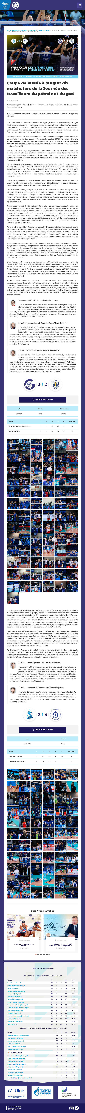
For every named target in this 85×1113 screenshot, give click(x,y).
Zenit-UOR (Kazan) (13, 1043)
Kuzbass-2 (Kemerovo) (15, 1072)
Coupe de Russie (53, 76)
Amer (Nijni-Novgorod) (15, 1010)
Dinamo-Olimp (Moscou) (15, 1041)
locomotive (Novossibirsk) (16, 991)
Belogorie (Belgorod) (14, 994)
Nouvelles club (25, 940)
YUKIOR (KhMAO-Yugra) (15, 1049)
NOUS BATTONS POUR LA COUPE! (24, 945)
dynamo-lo (30, 76)
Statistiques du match (44, 400)
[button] (3, 26)
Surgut (69, 76)
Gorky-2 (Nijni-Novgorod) (15, 1061)
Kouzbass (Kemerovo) (14, 1019)
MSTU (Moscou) (12, 1024)
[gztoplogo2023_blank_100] (14, 5)
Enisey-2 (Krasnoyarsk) (15, 1075)
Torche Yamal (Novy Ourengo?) (17, 1005)
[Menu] (79, 5)
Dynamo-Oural (41, 76)
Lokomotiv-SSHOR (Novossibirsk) (18, 1035)
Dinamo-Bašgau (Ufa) (14, 1069)
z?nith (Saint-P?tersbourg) (16, 985)
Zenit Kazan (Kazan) (14, 983)
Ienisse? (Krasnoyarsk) (15, 999)
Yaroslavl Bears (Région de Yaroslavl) (19, 1078)
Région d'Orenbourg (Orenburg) (18, 1016)
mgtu (62, 76)
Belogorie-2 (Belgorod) (15, 1067)
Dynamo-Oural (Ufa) (14, 1013)
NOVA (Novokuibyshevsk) (15, 1002)
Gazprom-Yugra (19, 76)
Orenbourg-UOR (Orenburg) (16, 1064)
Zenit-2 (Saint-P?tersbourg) (16, 1046)
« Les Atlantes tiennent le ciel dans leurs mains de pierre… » (60, 945)
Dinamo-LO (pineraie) (14, 996)
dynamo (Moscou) (13, 988)
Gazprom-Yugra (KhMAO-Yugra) (18, 1007)
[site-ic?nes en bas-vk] (71, 1108)
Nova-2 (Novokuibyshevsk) (16, 1058)
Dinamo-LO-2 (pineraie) (15, 1038)
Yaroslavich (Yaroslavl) (15, 1021)
